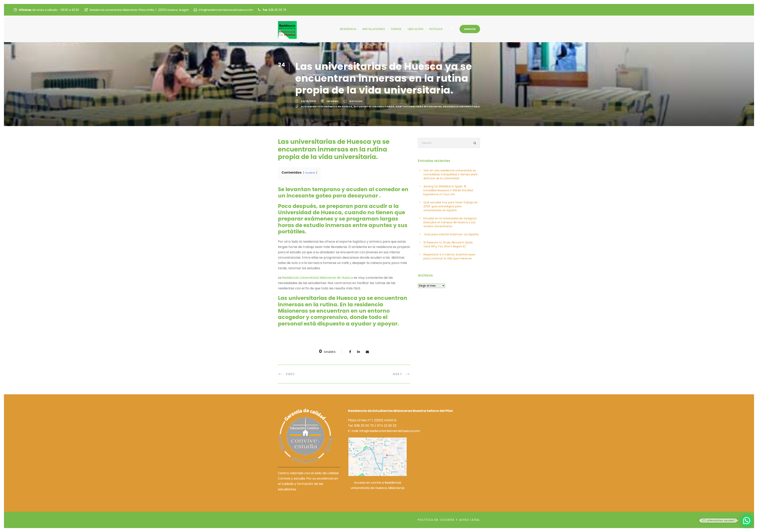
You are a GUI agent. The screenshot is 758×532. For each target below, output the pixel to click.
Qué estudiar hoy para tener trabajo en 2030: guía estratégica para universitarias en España (450, 206)
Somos (396, 29)
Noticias (436, 29)
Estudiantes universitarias (374, 106)
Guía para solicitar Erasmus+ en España (450, 234)
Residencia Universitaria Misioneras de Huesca (317, 277)
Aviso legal (469, 520)
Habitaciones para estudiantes (419, 106)
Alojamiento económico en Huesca (326, 106)
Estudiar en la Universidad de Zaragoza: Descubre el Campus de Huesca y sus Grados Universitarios (450, 222)
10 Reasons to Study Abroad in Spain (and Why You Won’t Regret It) (448, 244)
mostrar (310, 172)
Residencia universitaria (461, 106)
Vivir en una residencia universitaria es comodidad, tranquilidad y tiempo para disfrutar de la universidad (450, 174)
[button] (746, 520)
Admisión (470, 29)
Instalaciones (374, 29)
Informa (332, 101)
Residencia (348, 29)
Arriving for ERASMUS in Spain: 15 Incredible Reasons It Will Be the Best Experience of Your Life (448, 190)
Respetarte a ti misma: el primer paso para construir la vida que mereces (449, 256)
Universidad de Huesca (310, 212)
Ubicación (415, 29)
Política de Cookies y (438, 520)
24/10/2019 (308, 101)
